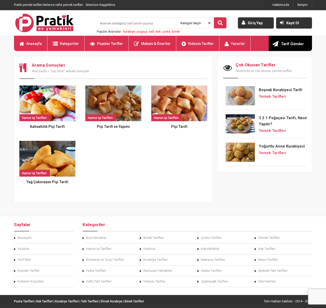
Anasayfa (34, 44)
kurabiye (129, 31)
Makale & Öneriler (156, 44)
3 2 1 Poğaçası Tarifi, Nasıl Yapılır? (283, 121)
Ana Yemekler (96, 238)
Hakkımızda (281, 5)
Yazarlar (238, 44)
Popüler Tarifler (110, 44)
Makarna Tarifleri (213, 260)
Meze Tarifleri (268, 260)
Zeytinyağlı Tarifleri (214, 281)
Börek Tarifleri (153, 238)
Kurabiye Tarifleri (155, 260)
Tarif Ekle (24, 260)
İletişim (302, 5)
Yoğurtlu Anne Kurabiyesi (282, 146)
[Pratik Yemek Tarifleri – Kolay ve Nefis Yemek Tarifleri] (52, 23)
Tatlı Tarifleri (89, 301)
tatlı (151, 31)
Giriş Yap (255, 23)
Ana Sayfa (39, 71)
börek (176, 31)
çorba (166, 31)
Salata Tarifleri (211, 271)
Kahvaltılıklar (210, 249)
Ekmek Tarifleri (269, 238)
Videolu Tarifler (201, 44)
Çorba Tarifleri (211, 238)
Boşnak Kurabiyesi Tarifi (280, 90)
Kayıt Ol (292, 23)
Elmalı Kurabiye (111, 301)
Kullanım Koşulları (31, 281)
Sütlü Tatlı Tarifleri (99, 281)
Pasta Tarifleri (96, 271)
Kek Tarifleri (266, 249)
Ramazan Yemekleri (157, 271)
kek (158, 31)
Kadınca (149, 249)
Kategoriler (69, 44)
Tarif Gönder (292, 44)
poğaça (142, 31)
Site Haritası (267, 281)
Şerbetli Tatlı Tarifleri (273, 271)
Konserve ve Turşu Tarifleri (105, 260)
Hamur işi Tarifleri (98, 249)
